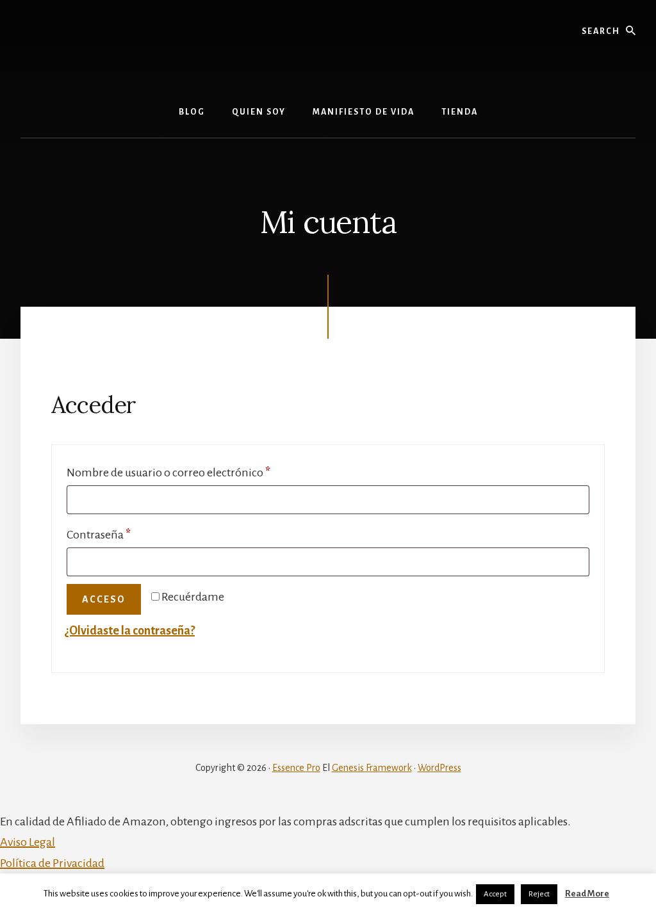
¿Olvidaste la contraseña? (130, 630)
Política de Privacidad (52, 863)
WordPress (439, 768)
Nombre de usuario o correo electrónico (197, 472)
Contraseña (127, 534)
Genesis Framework (372, 768)
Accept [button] (495, 894)
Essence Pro (296, 768)
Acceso (104, 599)
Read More (587, 893)
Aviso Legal (27, 842)
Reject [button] (539, 894)
